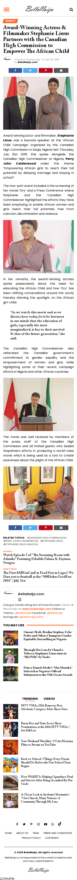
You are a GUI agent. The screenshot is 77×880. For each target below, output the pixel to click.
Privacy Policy (31, 838)
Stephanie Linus (52, 541)
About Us (22, 833)
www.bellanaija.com (36, 609)
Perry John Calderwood (21, 541)
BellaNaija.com (28, 62)
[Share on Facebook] (15, 70)
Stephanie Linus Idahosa (21, 544)
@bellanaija (23, 613)
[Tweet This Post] (30, 70)
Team (36, 833)
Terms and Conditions (57, 833)
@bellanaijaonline (31, 617)
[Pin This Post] (46, 70)
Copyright (52, 838)
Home (8, 833)
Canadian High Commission (47, 538)
